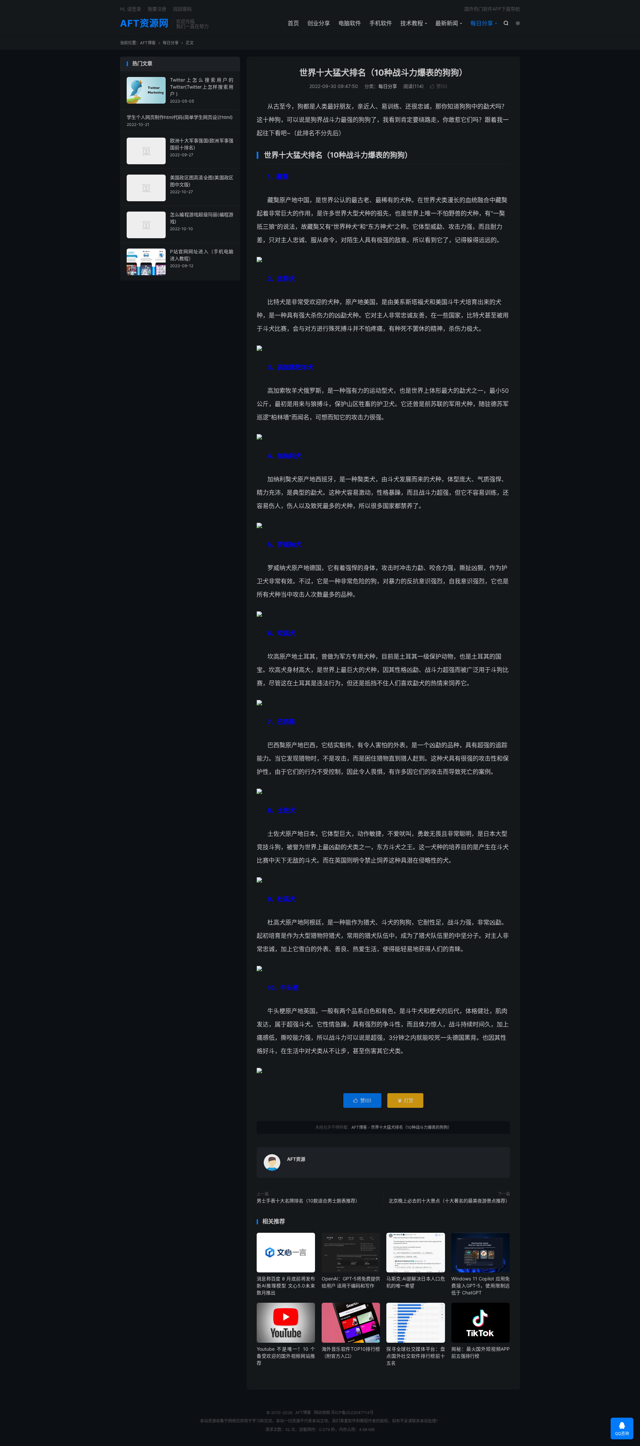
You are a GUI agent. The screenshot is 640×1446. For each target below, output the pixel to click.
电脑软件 (349, 23)
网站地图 (322, 1412)
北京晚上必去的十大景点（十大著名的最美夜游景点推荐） (449, 1200)
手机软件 (380, 23)
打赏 (405, 1100)
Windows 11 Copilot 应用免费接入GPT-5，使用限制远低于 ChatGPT (480, 1285)
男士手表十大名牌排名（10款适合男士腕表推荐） (308, 1200)
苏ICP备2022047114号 (352, 1412)
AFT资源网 (144, 23)
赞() (438, 86)
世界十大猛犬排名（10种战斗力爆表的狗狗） (383, 73)
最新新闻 (446, 23)
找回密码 (182, 9)
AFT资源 (296, 1159)
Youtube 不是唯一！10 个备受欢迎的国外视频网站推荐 (286, 1356)
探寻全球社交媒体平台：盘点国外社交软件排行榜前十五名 (415, 1356)
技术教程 (411, 23)
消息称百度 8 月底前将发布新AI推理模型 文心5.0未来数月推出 (286, 1285)
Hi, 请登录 (130, 9)
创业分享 (318, 23)
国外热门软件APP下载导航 (492, 9)
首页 (293, 23)
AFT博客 (148, 42)
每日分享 (481, 23)
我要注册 (157, 9)
